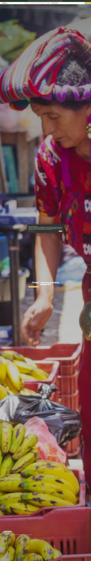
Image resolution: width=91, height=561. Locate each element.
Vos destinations (7, 534)
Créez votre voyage (54, 3)
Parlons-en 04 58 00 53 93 (88, 3)
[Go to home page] (6, 3)
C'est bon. (60, 231)
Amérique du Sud (11, 534)
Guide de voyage (20, 534)
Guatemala (15, 534)
